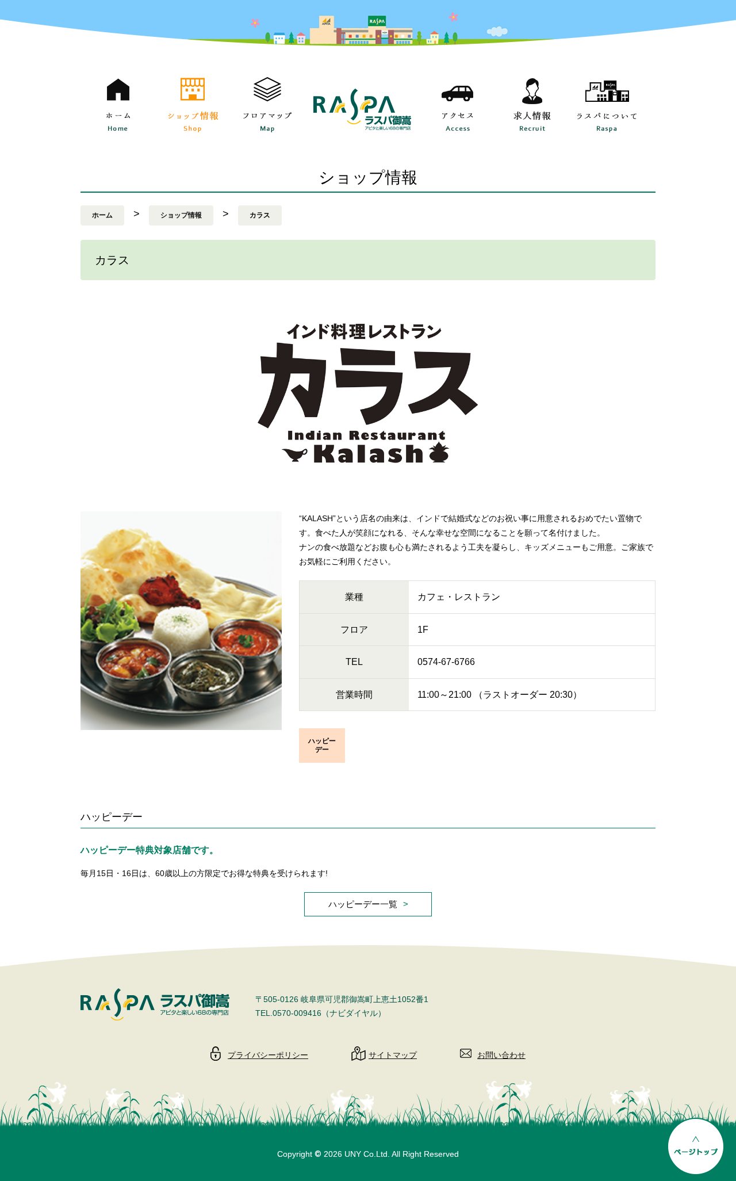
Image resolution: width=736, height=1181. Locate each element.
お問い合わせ (501, 1055)
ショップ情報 (181, 215)
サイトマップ (393, 1055)
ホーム (102, 215)
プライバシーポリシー (268, 1055)
